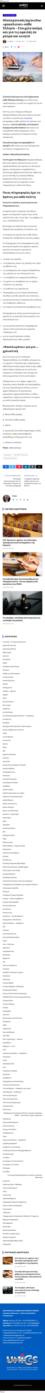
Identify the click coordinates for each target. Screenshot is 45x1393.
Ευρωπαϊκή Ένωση (9, 934)
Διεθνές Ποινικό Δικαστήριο (13, 797)
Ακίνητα (6, 656)
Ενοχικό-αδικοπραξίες (11, 902)
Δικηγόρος (7, 455)
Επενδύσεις (7, 909)
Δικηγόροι (6, 825)
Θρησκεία (6, 948)
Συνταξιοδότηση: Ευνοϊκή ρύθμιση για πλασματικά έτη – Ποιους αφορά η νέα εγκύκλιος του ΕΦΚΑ (20, 581)
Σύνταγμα (6, 1168)
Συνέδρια (6, 1158)
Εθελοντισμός (8, 842)
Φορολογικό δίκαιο (9, 1230)
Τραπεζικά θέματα (10, 15)
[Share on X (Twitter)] (15, 47)
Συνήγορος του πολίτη (11, 1165)
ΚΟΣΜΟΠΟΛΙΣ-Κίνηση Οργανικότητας (17, 997)
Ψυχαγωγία (7, 1244)
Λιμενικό (6, 1015)
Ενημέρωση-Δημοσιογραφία (13, 895)
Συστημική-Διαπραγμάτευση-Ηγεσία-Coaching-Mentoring (25, 1176)
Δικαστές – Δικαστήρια (11, 814)
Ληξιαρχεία (7, 1011)
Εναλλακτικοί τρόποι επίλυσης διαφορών (18, 881)
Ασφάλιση (6, 709)
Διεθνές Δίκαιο (8, 790)
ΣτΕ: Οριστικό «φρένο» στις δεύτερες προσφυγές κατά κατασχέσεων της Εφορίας (19, 542)
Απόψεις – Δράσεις (9, 691)
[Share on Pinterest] (18, 47)
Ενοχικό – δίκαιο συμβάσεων (13, 899)
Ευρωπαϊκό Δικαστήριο (11, 937)
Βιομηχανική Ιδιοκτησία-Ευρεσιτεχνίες (17, 726)
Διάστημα (6, 775)
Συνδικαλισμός (8, 1154)
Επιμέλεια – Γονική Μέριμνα (13, 916)
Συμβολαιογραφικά (10, 1143)
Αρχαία (5, 695)
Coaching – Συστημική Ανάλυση (14, 642)
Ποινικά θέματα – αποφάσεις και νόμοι (17, 1088)
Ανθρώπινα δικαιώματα (11, 674)
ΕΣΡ (4, 927)
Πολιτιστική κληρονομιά (11, 1102)
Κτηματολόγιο (8, 1001)
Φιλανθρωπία (8, 1223)
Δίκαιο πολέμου (8, 807)
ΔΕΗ (4, 751)
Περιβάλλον (7, 1078)
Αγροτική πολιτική (9, 645)
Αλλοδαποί (7, 659)
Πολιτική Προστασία (10, 1099)
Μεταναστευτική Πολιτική (12, 1018)
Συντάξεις (6, 1172)
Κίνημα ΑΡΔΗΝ (8, 983)
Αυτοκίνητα (7, 719)
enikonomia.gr (15, 448)
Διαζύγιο (6, 758)
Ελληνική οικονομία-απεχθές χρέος (15, 867)
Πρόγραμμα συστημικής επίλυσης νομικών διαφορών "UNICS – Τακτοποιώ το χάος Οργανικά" (22, 1114)
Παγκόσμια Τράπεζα (10, 1071)
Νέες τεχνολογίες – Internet (12, 1039)
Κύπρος (5, 1008)
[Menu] (3, 5)
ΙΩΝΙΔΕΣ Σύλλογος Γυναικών (13, 972)
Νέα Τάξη (6, 1036)
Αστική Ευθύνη (8, 702)
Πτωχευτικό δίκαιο (9, 1129)
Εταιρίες (6, 930)
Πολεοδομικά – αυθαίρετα (12, 1092)
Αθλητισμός (7, 652)
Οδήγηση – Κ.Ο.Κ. (9, 1046)
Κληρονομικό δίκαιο (10, 990)
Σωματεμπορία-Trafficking (12, 1184)
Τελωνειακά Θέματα (10, 1188)
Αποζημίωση (7, 688)
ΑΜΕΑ (5, 663)
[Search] (42, 5)
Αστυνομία (7, 705)
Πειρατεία (6, 1074)
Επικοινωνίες (7, 913)
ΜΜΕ (4, 1025)
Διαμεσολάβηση (9, 768)
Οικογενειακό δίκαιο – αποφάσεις (15, 1053)
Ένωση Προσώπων (9, 906)
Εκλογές (5, 856)
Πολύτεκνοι (7, 1110)
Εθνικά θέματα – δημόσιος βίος (14, 846)
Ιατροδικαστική (8, 951)
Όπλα (5, 1060)
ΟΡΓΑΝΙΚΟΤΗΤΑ (8, 1064)
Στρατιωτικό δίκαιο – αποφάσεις (14, 1140)
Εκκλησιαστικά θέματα (11, 853)
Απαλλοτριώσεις (9, 681)
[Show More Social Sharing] (23, 47)
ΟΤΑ (4, 1067)
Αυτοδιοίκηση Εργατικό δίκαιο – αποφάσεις (18, 716)
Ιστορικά (6, 969)
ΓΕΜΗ (5, 733)
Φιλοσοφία (7, 1227)
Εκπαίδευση (7, 860)
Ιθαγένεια (6, 958)
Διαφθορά (6, 786)
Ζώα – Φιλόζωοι (8, 944)
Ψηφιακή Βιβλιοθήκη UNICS (13, 1241)
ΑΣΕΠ (5, 698)
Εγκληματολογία (9, 835)
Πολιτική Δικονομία (10, 1095)
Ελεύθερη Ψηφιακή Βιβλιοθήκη (14, 863)
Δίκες (4, 821)
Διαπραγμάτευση (9, 772)
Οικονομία (6, 1057)
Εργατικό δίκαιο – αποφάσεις (13, 923)
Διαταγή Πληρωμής (10, 779)
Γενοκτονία (7, 740)
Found (2, 1392)
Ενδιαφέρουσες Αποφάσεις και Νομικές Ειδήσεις (20, 884)
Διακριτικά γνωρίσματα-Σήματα (14, 765)
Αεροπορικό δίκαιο (9, 649)
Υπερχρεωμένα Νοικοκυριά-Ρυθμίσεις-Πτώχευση (21, 1216)
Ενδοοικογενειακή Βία (11, 888)
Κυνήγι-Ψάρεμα (8, 1004)
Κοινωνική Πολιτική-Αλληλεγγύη (15, 993)
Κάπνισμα (6, 979)
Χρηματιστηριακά (9, 1237)
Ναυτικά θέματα (9, 1032)
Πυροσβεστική (8, 1133)
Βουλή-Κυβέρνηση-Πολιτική (13, 730)
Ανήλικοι (6, 670)
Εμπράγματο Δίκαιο (10, 877)
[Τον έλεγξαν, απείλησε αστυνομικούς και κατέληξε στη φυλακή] (22, 603)
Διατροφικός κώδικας (10, 783)
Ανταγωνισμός (8, 677)
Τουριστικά (7, 1195)
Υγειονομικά (7, 1209)
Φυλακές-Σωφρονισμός (11, 1234)
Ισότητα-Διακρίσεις (10, 965)
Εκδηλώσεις (7, 849)
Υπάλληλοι (7, 1213)
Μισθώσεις (7, 1022)
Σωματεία (6, 1181)
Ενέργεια (6, 892)
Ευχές (5, 941)
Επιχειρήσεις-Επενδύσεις (12, 920)
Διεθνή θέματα (8, 800)
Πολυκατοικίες (8, 1106)
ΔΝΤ (4, 832)
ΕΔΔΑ (4, 839)
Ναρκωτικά (7, 1029)
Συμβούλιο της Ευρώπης (12, 1147)
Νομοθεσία (7, 1043)
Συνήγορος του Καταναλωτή (13, 1161)
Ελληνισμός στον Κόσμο (11, 870)
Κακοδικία (6, 976)
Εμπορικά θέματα (9, 874)
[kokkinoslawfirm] (23, 5)
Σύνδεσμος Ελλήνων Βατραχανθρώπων (17, 1150)
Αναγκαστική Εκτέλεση (11, 666)
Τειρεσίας (28, 118)
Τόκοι (5, 1191)
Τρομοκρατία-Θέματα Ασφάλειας (15, 1202)
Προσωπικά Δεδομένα (10, 1122)
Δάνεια (5, 744)
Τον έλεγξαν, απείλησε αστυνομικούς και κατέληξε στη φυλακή (27, 1290)
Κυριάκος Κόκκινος (21, 455)
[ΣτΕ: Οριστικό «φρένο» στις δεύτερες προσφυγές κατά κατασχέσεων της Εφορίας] (22, 525)
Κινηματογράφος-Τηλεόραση (13, 986)
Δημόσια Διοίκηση (9, 754)
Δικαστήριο (7, 818)
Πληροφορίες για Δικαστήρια (13, 1081)
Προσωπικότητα (8, 1126)
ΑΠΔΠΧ (5, 684)
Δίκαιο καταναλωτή (10, 804)
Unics (11, 41)
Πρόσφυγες (7, 1119)
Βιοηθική (6, 723)
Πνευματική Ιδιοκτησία (11, 1085)
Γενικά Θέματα (8, 737)
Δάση (5, 747)
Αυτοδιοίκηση (8, 712)
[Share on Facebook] (11, 47)
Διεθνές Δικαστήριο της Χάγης (13, 793)
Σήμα (5, 1136)
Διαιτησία (6, 761)
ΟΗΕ (4, 1050)
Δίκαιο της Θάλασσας (10, 811)
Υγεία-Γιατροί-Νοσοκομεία (12, 1206)
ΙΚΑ (4, 962)
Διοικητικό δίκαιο (9, 828)
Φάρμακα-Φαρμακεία (10, 1220)
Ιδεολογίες (6, 955)
